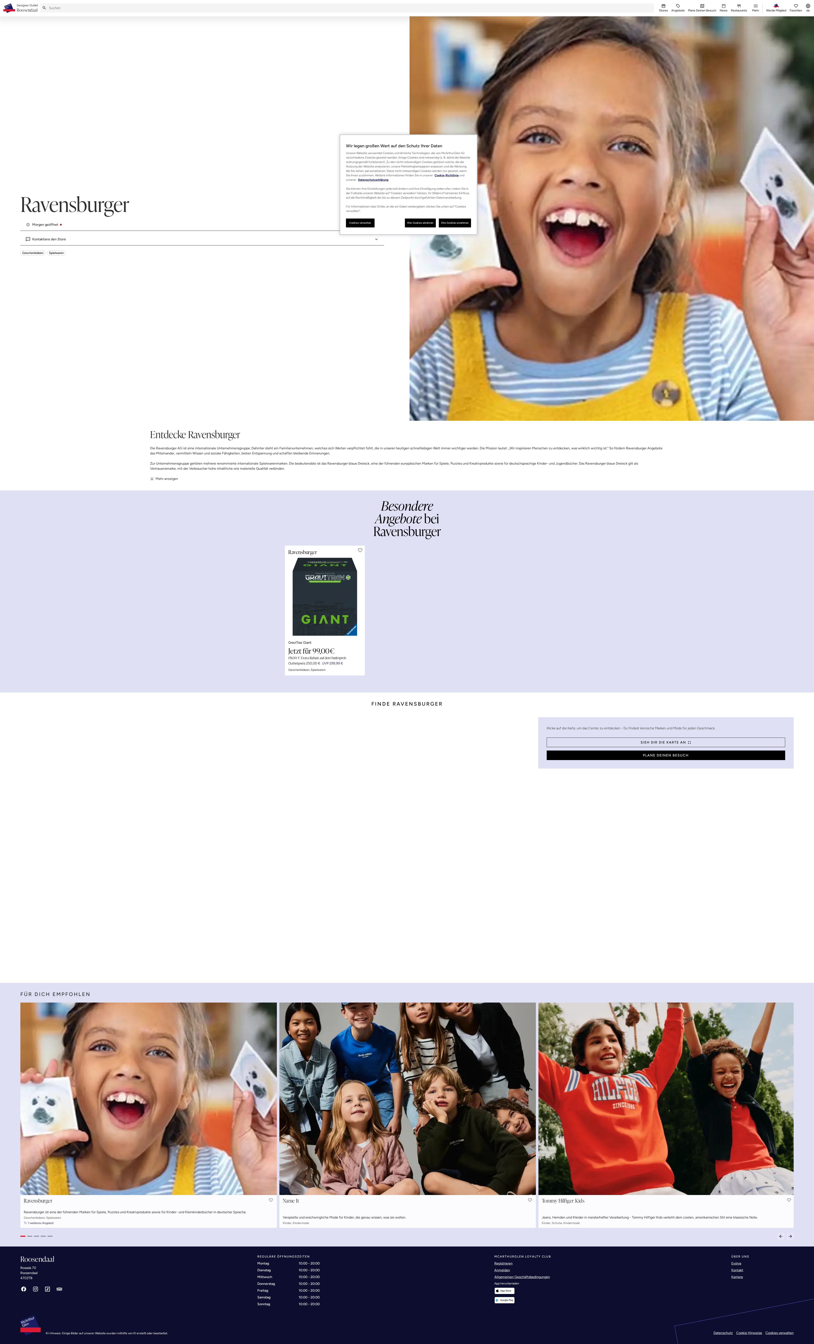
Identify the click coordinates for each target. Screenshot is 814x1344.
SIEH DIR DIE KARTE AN (663, 742)
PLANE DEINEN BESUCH (666, 755)
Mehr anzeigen (167, 479)
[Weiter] (790, 1236)
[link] (27, 8)
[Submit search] (44, 8)
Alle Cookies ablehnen (420, 222)
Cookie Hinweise (749, 1333)
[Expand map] (277, 845)
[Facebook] (23, 1289)
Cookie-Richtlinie (447, 175)
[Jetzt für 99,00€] (325, 597)
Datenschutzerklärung (373, 180)
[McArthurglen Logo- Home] (9, 8)
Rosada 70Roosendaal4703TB (29, 1273)
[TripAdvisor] (59, 1289)
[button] (360, 550)
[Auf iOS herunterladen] (504, 1290)
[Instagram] (35, 1289)
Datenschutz (723, 1333)
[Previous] (781, 1236)
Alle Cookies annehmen (455, 222)
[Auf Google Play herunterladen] (504, 1300)
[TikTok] (47, 1289)
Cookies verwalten (779, 1333)
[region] (408, 184)
